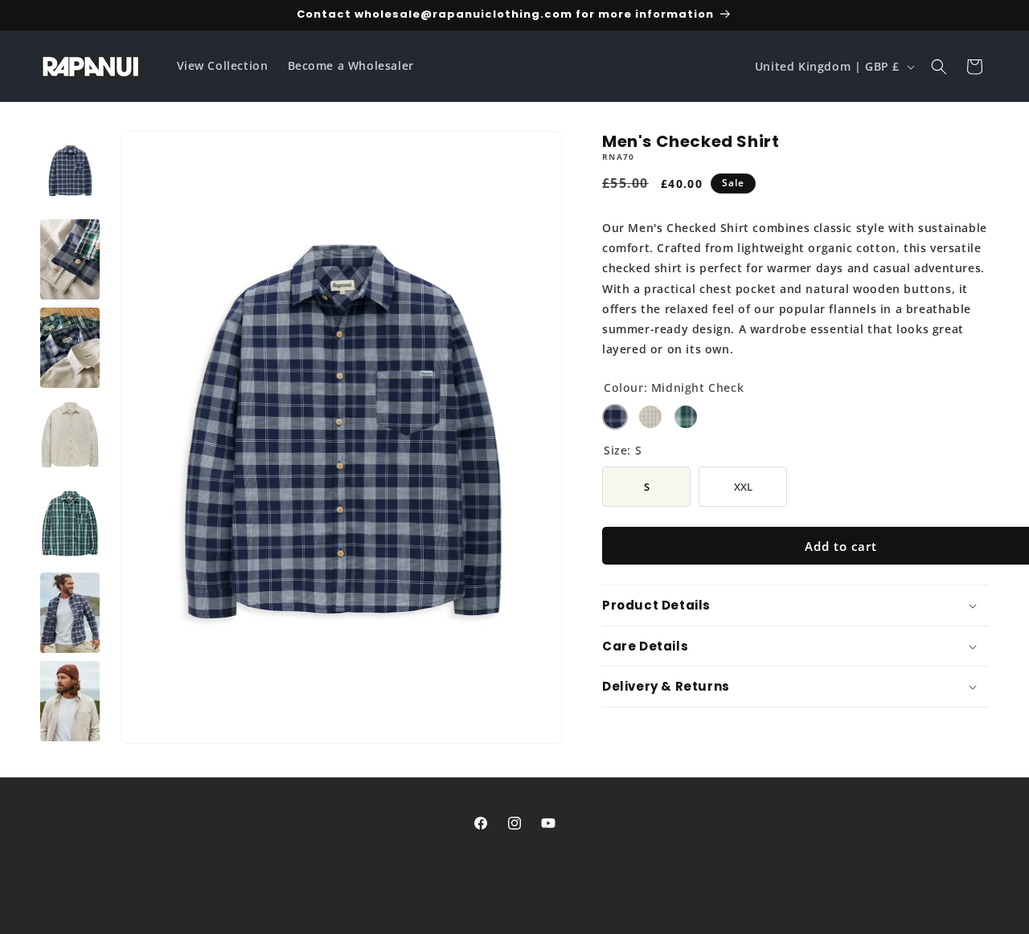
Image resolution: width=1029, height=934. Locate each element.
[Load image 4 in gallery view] (70, 259)
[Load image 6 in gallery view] (70, 436)
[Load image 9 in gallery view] (70, 701)
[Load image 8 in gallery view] (70, 613)
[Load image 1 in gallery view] (70, 171)
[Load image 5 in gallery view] (70, 348)
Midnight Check (615, 417)
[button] (939, 66)
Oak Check (650, 417)
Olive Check (686, 417)
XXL (742, 480)
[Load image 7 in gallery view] (70, 524)
